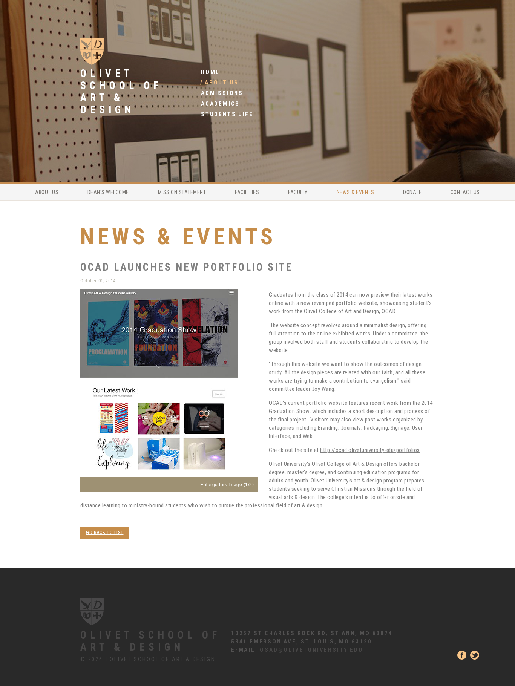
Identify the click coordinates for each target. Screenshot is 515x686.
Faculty (298, 192)
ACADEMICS (220, 103)
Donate (412, 192)
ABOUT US (221, 82)
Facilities (247, 192)
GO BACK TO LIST (105, 532)
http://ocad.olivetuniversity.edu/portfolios (370, 450)
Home (210, 72)
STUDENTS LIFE (227, 114)
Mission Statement (182, 192)
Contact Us (465, 192)
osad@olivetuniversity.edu (311, 649)
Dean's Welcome (108, 192)
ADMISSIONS (222, 93)
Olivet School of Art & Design (150, 641)
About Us (46, 192)
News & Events (355, 192)
